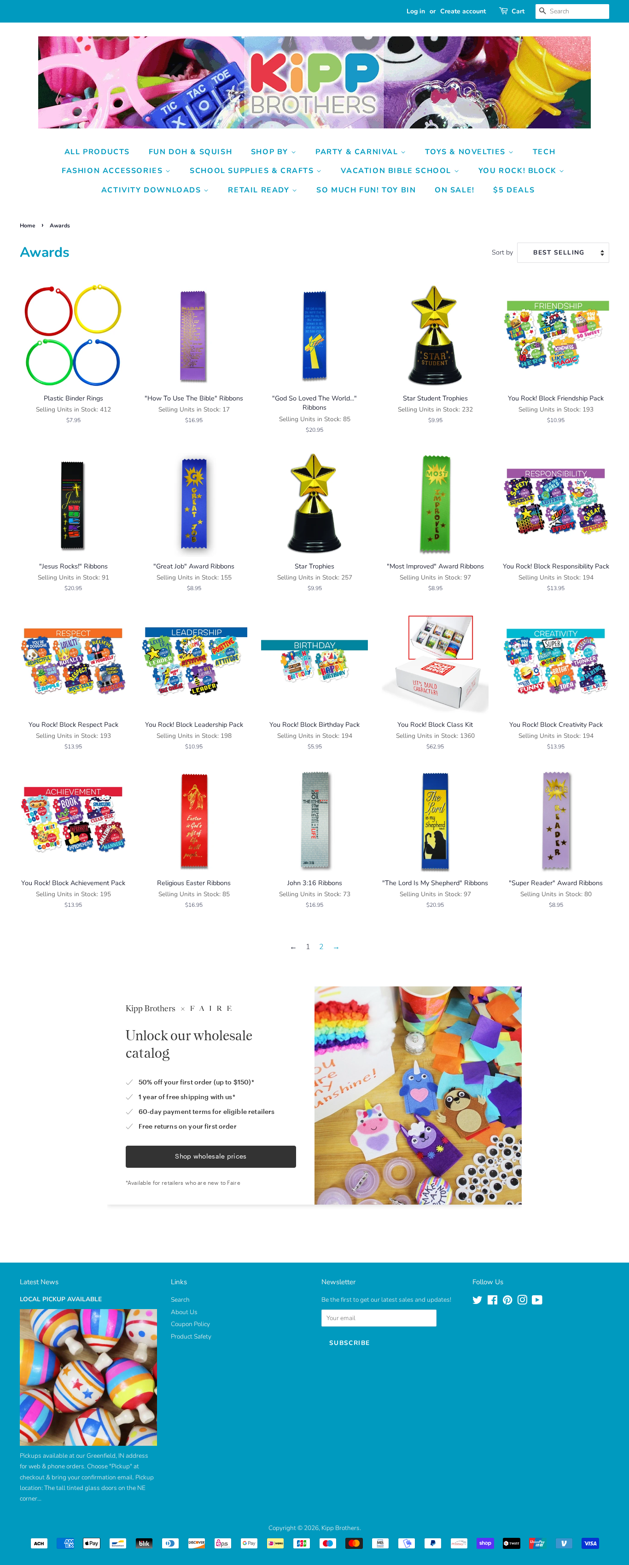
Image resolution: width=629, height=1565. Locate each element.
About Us (184, 1312)
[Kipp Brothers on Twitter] (477, 1302)
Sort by (502, 252)
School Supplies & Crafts (253, 171)
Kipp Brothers (340, 1528)
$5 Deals (514, 190)
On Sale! (455, 190)
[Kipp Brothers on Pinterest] (507, 1302)
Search (180, 1299)
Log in (416, 11)
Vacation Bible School (397, 171)
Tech (544, 152)
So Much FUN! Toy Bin (366, 190)
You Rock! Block (518, 171)
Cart (518, 11)
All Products (97, 152)
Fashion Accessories (113, 171)
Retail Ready (260, 190)
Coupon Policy (190, 1324)
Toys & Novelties (466, 152)
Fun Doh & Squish (191, 152)
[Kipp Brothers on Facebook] (492, 1302)
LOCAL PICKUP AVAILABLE (61, 1299)
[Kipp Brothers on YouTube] (537, 1302)
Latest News (39, 1282)
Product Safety (191, 1336)
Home (27, 225)
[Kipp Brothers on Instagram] (522, 1302)
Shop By (271, 152)
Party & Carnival (358, 152)
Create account (463, 11)
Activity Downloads (152, 190)
